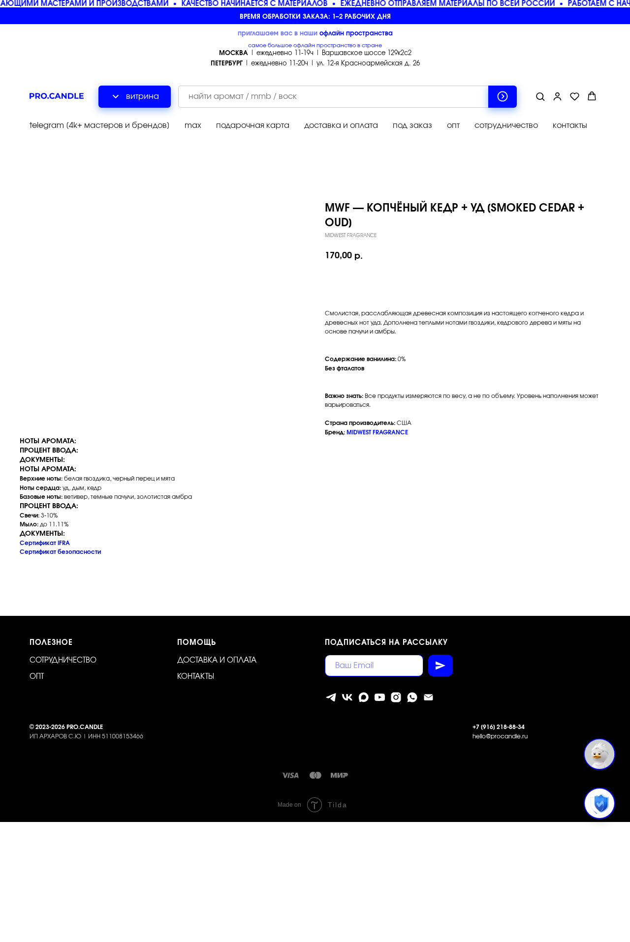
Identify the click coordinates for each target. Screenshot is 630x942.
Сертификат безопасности (60, 552)
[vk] (347, 697)
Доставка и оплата (216, 660)
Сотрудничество (63, 660)
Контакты (195, 676)
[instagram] (396, 697)
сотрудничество (506, 125)
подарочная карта (252, 125)
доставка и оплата (341, 125)
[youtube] (380, 697)
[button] (540, 96)
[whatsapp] (412, 697)
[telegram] (331, 697)
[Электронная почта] (428, 697)
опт (453, 125)
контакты (570, 125)
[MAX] (363, 697)
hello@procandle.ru (500, 736)
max (193, 125)
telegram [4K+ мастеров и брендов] (100, 125)
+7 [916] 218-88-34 (498, 727)
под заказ (412, 125)
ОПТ (37, 676)
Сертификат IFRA (45, 543)
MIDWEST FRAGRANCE (377, 432)
